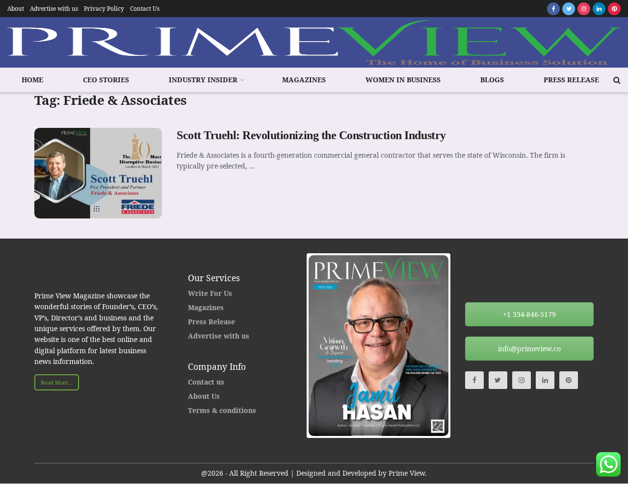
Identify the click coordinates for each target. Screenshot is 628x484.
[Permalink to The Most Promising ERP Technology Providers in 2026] (415, 345)
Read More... (57, 382)
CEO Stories (106, 79)
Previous (294, 345)
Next (463, 345)
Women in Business (403, 79)
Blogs (492, 79)
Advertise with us (54, 8)
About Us (204, 396)
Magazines (304, 79)
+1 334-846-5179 (529, 314)
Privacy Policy (104, 8)
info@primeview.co (529, 348)
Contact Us (144, 8)
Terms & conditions (222, 410)
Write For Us (210, 293)
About (15, 8)
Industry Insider (203, 79)
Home (32, 79)
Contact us (206, 382)
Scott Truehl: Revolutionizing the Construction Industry (311, 135)
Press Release (571, 79)
